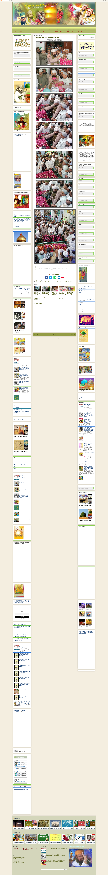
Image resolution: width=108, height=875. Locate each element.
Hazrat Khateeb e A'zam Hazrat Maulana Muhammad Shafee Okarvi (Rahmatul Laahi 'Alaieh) (22, 215)
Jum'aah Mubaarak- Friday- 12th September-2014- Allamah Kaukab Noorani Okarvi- (24, 375)
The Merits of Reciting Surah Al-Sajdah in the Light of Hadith (24, 684)
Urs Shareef (18, 288)
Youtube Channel (43, 31)
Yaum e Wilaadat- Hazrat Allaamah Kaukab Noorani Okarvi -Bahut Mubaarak (86, 461)
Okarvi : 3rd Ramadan (18, 774)
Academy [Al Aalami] (19, 31)
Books (15, 466)
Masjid (15, 468)
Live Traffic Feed (20, 757)
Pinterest (27, 31)
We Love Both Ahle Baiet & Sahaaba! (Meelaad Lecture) (24, 518)
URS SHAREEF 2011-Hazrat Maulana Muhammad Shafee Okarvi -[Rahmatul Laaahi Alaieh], (88, 429)
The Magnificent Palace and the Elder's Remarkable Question (24, 654)
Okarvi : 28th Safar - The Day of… (19, 776)
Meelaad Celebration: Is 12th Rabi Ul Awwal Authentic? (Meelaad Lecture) (24, 396)
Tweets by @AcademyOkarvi (19, 419)
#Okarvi (40, 281)
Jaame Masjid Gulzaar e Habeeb (20, 636)
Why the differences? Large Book (20, 464)
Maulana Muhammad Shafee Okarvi (20, 462)
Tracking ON (23, 783)
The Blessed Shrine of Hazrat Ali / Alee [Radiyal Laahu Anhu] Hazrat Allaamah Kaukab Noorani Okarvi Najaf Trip (37, 296)
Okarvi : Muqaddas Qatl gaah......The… (20, 759)
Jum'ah (80, 302)
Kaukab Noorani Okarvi (18, 409)
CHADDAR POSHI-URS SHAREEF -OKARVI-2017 (54, 293)
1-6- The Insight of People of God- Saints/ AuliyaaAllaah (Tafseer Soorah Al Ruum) (24, 702)
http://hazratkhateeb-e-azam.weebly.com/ (40, 267)
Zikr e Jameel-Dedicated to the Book (20, 629)
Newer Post (36, 334)
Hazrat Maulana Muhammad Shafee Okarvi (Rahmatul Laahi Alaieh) (22, 289)
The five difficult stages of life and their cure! (24, 672)
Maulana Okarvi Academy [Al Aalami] (20, 634)
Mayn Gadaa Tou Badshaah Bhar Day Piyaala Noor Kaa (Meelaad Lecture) (24, 368)
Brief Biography (81, 290)
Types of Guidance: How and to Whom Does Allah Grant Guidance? (24, 696)
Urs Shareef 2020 (25, 293)
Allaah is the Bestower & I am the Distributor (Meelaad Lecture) (24, 513)
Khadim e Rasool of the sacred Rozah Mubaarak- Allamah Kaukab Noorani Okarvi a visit (88, 468)
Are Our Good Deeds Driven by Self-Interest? (24, 660)
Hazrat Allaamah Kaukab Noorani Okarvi (61, 281)
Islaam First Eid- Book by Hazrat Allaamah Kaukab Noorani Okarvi (23, 388)
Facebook (14, 863)
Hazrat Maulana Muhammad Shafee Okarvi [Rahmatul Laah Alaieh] (22, 627)
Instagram (51, 31)
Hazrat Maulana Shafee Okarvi (40, 29)
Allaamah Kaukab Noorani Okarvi (26, 29)
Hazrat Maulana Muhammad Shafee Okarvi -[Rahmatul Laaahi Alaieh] (22, 223)
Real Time (20, 783)
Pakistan (80, 309)
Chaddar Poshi (52, 281)
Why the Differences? (74, 29)
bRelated (74, 300)
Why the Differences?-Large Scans (60, 29)
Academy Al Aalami (16, 861)
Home (16, 29)
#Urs (48, 281)
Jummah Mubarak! (22, 689)
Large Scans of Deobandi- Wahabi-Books (21, 638)
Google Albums (34, 31)
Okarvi (15, 459)
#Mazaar (37, 281)
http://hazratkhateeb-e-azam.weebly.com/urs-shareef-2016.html (44, 270)
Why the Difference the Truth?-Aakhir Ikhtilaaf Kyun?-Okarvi (85, 632)
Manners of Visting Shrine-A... (19, 134)
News (80, 306)
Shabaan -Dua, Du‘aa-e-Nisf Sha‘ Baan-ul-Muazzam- (88, 444)
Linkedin (74, 31)
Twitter (68, 31)
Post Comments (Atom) (56, 338)
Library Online (16, 407)
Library (50, 29)
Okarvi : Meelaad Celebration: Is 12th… (20, 771)
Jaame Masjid (83, 29)
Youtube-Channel (17, 632)
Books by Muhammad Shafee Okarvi (22, 291)
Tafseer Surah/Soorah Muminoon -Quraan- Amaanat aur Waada (23, 361)
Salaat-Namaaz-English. (18, 545)
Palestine (80, 311)
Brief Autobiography (82, 288)
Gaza (80, 292)
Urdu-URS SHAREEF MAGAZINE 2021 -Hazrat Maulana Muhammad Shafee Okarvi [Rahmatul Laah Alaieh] (88, 420)
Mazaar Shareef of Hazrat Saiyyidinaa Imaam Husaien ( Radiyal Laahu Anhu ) (45, 295)
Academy (15, 470)
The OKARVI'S (26, 545)
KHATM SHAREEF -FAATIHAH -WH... (20, 710)
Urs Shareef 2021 (17, 293)
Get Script (17, 783)
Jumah (80, 304)
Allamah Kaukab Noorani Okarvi (84, 395)
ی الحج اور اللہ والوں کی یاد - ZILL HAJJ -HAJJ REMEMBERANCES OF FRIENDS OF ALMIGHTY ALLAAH (24, 383)
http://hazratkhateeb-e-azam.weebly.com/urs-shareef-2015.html (44, 269)
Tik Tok (56, 31)
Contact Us (80, 31)
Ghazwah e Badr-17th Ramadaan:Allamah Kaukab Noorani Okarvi (89, 438)
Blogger (64, 872)
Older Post (73, 334)
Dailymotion (62, 31)
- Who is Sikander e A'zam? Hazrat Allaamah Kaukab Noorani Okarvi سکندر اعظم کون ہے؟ (89, 453)
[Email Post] (41, 280)
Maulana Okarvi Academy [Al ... (19, 789)
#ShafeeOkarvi (44, 281)
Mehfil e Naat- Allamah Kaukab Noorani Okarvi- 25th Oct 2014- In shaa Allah (88, 477)
